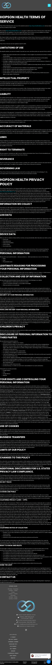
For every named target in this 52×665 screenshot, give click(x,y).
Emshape (13, 651)
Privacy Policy (25, 662)
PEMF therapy (13, 655)
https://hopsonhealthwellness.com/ (36, 25)
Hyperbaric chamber (13, 641)
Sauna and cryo (13, 644)
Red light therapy (13, 639)
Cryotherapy (13, 646)
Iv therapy (13, 637)
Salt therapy (13, 648)
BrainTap (13, 658)
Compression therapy (13, 653)
